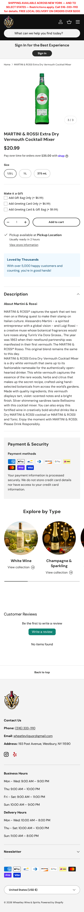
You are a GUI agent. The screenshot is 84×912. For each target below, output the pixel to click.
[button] (69, 22)
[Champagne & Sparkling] (59, 538)
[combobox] (42, 33)
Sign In (42, 53)
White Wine (21, 560)
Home (7, 64)
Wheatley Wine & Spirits (26, 902)
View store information (23, 245)
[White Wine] (21, 538)
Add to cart (56, 222)
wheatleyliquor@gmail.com (33, 736)
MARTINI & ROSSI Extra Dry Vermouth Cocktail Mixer (42, 64)
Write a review (42, 632)
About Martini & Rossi (20, 304)
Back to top (42, 672)
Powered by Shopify (52, 902)
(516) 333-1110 (25, 728)
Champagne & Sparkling (59, 563)
